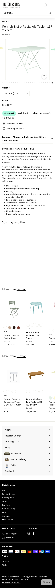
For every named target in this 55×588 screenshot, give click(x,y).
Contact (5, 516)
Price (5, 100)
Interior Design (8, 494)
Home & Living (8, 508)
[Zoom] (44, 76)
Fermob (6, 34)
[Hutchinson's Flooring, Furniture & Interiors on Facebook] (33, 533)
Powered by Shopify (11, 582)
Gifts (4, 512)
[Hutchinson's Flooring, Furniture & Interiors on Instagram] (29, 533)
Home (4, 21)
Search (5, 561)
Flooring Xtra (8, 497)
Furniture (6, 505)
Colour (5, 87)
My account (7, 520)
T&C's (4, 565)
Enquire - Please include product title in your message (24, 139)
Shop (4, 501)
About (5, 490)
